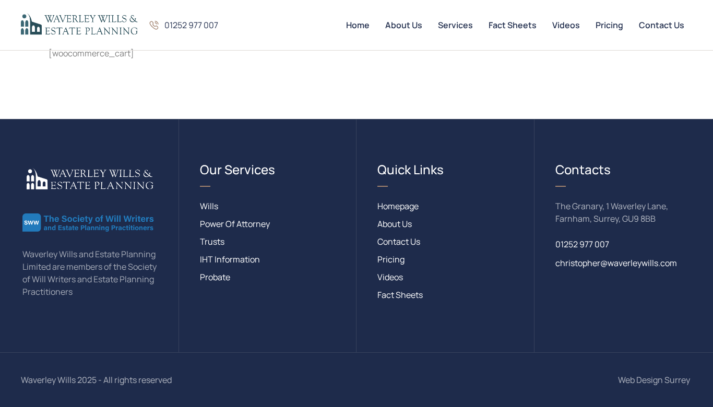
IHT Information (230, 259)
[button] (183, 25)
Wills (209, 206)
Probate (215, 277)
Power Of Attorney (235, 224)
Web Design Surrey (654, 380)
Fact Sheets (513, 25)
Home (358, 25)
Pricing (609, 25)
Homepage (398, 206)
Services (455, 25)
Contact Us (661, 25)
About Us (403, 25)
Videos (566, 25)
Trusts (212, 241)
